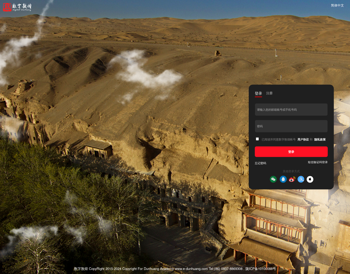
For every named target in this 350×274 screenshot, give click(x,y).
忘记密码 (260, 163)
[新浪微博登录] (292, 179)
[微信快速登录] (273, 179)
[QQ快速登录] (283, 179)
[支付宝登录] (301, 179)
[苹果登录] (310, 179)
